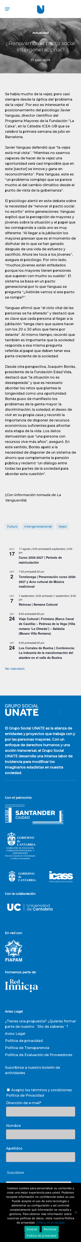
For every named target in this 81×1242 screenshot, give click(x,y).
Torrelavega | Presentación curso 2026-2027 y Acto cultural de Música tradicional (47, 582)
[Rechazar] (75, 1212)
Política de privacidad (24, 1041)
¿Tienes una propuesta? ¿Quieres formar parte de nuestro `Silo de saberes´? (40, 1024)
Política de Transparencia (27, 1048)
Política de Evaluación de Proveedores (38, 1055)
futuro (12, 526)
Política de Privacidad (25, 1095)
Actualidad (40, 33)
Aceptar (32, 1229)
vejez (62, 526)
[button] (7, 9)
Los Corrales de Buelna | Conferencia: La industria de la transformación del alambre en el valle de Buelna (47, 653)
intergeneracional (38, 526)
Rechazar (50, 1229)
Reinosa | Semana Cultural (38, 604)
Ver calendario (15, 668)
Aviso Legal (15, 1034)
